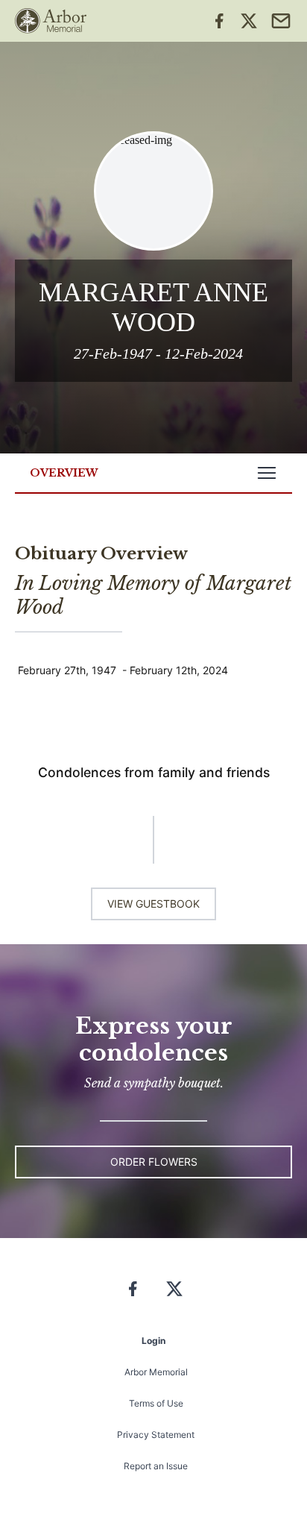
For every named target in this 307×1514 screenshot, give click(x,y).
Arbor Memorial (156, 1372)
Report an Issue (156, 1465)
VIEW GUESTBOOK (153, 903)
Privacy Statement (155, 1434)
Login (153, 1340)
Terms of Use (156, 1403)
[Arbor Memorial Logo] (50, 21)
